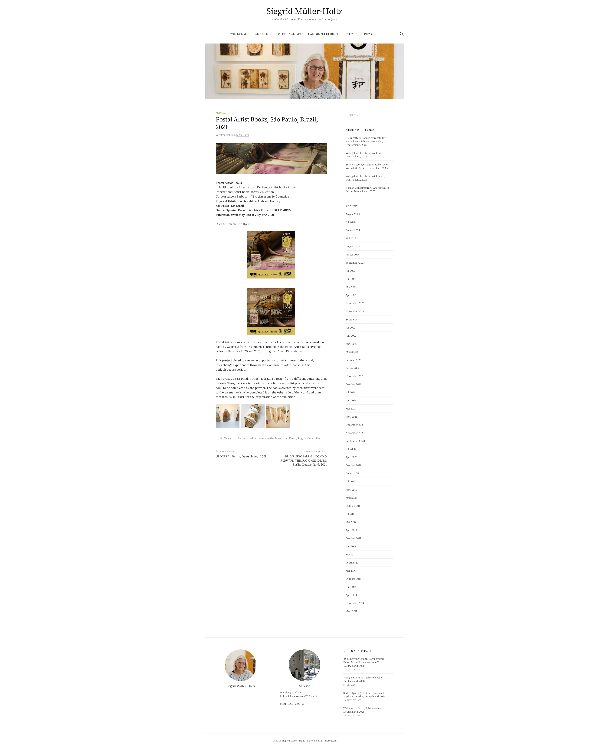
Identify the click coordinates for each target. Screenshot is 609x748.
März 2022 (352, 351)
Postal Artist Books (271, 438)
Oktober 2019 (353, 465)
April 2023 (351, 295)
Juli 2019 (350, 481)
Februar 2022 (353, 360)
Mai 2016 (351, 570)
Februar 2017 (353, 562)
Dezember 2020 (355, 424)
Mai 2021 (351, 408)
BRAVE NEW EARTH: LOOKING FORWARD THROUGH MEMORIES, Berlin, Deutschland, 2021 (303, 460)
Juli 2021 (350, 392)
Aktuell (221, 112)
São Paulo (290, 438)
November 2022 (355, 311)
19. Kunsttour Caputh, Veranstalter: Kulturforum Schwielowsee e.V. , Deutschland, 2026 (366, 141)
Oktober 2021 (353, 384)
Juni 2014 (351, 586)
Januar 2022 (352, 368)
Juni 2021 (351, 400)
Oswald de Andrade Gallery (241, 438)
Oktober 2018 (353, 505)
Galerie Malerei (289, 34)
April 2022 (351, 343)
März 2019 (351, 497)
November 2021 (355, 376)
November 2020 (355, 432)
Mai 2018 (351, 522)
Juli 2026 (351, 222)
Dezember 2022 (355, 303)
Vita (350, 34)
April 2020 (351, 457)
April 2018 (351, 530)
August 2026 (353, 214)
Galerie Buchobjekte (324, 34)
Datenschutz (314, 740)
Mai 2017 (350, 554)
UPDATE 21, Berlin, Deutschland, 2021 (241, 456)
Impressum (330, 740)
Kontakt (367, 34)
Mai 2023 (351, 286)
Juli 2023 (351, 270)
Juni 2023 (351, 278)
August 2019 (353, 473)
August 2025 (353, 230)
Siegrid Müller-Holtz (304, 11)
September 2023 (355, 262)
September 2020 (355, 441)
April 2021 (351, 416)
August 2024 (353, 246)
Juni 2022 (351, 335)
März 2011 (351, 611)
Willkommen (240, 34)
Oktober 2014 (353, 578)
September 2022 (355, 319)
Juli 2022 (350, 327)
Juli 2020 (351, 449)
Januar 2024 (353, 254)
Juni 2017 (351, 546)
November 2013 (355, 603)
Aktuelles (263, 34)
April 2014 (351, 595)
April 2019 (351, 489)
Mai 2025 (351, 238)
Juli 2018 (350, 514)
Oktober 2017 (353, 538)
